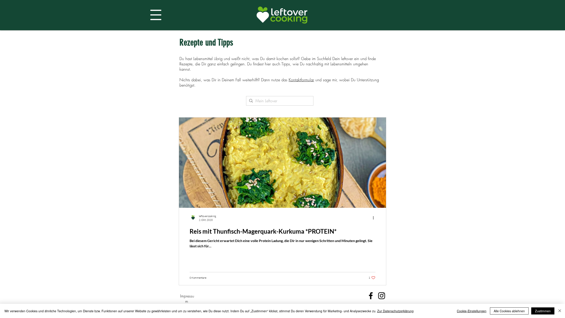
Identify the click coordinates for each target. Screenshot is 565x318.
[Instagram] (381, 295)
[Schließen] (559, 310)
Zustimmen (543, 311)
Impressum (187, 298)
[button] (155, 15)
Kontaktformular (301, 79)
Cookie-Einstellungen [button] (471, 311)
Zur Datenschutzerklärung (395, 311)
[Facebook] (370, 295)
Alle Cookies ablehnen (509, 311)
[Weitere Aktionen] (374, 217)
